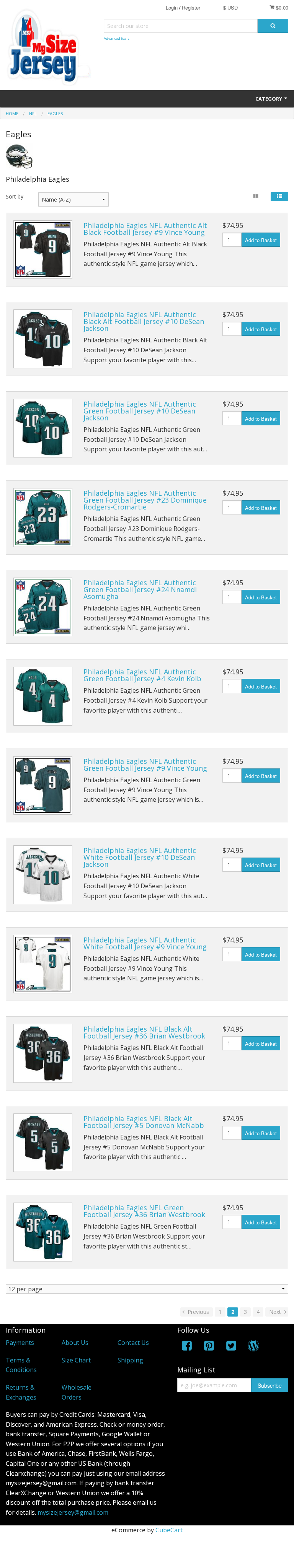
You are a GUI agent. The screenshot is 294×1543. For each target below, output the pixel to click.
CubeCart (169, 1530)
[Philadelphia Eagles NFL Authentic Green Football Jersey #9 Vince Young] (43, 786)
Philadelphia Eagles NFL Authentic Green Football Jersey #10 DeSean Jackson (139, 410)
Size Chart (76, 1360)
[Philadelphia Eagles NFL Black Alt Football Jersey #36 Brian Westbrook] (43, 1053)
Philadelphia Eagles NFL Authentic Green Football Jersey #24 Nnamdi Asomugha (140, 589)
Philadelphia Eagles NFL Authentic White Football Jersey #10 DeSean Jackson (139, 857)
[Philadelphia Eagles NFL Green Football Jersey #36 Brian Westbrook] (43, 1232)
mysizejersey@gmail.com (73, 1512)
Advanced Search (118, 38)
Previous (197, 1311)
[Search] (273, 26)
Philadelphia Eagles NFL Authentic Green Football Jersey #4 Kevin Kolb (142, 675)
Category (269, 98)
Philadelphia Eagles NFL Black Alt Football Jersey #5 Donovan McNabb (143, 1122)
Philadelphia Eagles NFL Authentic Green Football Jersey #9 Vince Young (145, 765)
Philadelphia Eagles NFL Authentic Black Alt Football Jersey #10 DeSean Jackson (143, 321)
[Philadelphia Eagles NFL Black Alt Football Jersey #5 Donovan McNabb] (43, 1143)
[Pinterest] (209, 1347)
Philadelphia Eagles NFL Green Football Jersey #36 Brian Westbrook (144, 1211)
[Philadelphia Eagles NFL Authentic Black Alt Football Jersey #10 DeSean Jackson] (43, 339)
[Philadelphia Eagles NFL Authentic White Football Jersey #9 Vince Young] (43, 964)
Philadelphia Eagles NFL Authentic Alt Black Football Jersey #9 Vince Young (145, 229)
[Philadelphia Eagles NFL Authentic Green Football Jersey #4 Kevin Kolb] (43, 696)
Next (276, 1311)
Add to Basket (261, 240)
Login (172, 7)
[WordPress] (253, 1347)
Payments (20, 1342)
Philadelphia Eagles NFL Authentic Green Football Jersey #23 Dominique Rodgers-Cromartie (145, 499)
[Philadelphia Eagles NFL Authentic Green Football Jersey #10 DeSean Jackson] (43, 428)
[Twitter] (231, 1347)
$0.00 (281, 7)
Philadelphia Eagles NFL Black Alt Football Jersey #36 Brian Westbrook (144, 1032)
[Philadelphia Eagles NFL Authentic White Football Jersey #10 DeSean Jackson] (43, 875)
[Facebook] (187, 1347)
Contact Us (133, 1342)
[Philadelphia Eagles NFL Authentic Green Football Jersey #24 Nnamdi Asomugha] (43, 607)
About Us (75, 1342)
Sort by (14, 196)
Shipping (130, 1360)
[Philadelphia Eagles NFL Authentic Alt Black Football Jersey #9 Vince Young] (43, 250)
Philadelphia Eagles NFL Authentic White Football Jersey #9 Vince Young (145, 943)
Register (191, 7)
